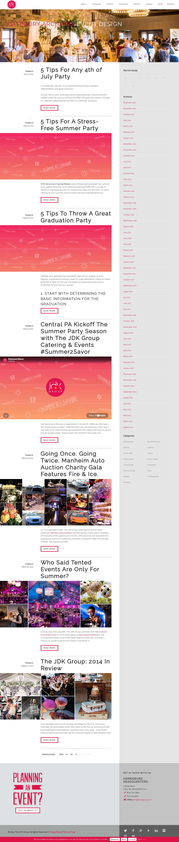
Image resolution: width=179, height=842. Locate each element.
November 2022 (129, 108)
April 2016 (127, 350)
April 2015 (127, 415)
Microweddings (129, 471)
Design (137, 4)
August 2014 (128, 427)
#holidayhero (128, 442)
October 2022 (128, 114)
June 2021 (127, 120)
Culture (150, 453)
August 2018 (128, 226)
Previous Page (48, 754)
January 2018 (128, 262)
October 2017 (128, 280)
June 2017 (127, 303)
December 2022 (129, 103)
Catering (96, 4)
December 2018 (129, 203)
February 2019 (129, 191)
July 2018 (127, 232)
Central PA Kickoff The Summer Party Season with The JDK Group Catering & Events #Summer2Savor (74, 338)
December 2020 (129, 144)
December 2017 (129, 268)
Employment (128, 459)
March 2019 (127, 185)
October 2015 (128, 386)
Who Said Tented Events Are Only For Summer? (70, 569)
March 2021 (127, 126)
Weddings (123, 4)
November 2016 (129, 315)
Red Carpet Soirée (87, 635)
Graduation (151, 465)
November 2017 (129, 274)
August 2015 (128, 398)
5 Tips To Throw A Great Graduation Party (76, 217)
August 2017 (128, 291)
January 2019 (128, 197)
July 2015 (127, 404)
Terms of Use (69, 832)
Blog (160, 4)
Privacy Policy (55, 832)
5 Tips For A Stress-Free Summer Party (70, 124)
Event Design (152, 459)
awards (126, 447)
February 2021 (128, 132)
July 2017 (127, 297)
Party (149, 471)
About (84, 4)
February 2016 (129, 362)
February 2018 (129, 256)
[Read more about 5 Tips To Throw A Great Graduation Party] (55, 248)
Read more (49, 108)
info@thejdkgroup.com (142, 800)
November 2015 (129, 380)
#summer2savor (153, 442)
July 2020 (127, 162)
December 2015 (129, 374)
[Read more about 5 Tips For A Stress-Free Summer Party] (55, 156)
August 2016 (128, 333)
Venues (149, 4)
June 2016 (127, 339)
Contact (171, 4)
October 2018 (128, 215)
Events (110, 4)
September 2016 (130, 327)
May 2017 (127, 309)
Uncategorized (153, 476)
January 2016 (128, 368)
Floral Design (128, 465)
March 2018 (127, 250)
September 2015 (130, 392)
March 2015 (127, 421)
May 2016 (127, 344)
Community (127, 453)
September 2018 (130, 221)
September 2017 (129, 286)
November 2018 (129, 209)
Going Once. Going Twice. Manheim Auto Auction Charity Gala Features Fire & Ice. (73, 463)
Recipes (126, 476)
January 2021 (128, 138)
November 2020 (129, 150)
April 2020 (127, 167)
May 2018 (127, 244)
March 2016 (127, 356)
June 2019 (127, 179)
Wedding (126, 482)
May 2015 (127, 409)
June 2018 (127, 238)
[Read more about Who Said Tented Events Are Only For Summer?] (55, 604)
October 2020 (128, 156)
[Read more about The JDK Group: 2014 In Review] (55, 696)
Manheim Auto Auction (60, 533)
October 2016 (128, 321)
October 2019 (128, 173)
